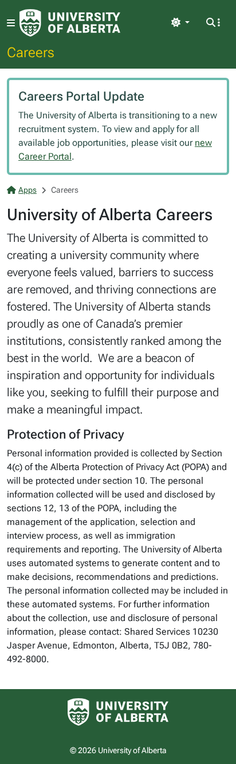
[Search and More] (213, 23)
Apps (27, 189)
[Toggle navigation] (11, 23)
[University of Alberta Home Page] (70, 23)
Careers (30, 52)
